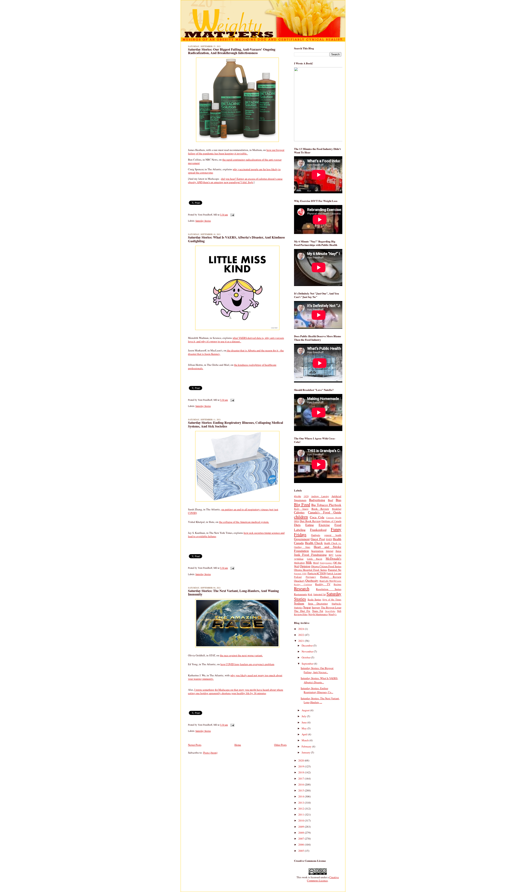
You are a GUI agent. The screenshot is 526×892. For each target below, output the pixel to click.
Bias (338, 500)
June (304, 722)
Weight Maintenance (318, 614)
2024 (301, 629)
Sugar (307, 607)
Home (237, 745)
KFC (331, 554)
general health (332, 535)
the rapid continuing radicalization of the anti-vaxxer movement (234, 161)
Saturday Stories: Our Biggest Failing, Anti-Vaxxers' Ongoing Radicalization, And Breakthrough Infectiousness (231, 51)
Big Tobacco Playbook (326, 505)
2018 (301, 772)
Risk (310, 594)
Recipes (337, 584)
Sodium (299, 603)
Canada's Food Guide (324, 512)
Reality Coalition (303, 584)
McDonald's (333, 558)
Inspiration (317, 551)
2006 (301, 844)
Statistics (298, 607)
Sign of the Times (331, 599)
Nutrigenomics (326, 562)
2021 (301, 641)
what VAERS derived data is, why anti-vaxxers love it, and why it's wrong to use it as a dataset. (236, 339)
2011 (301, 814)
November (308, 651)
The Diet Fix (302, 611)
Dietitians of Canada (331, 521)
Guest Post (318, 539)
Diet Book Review (310, 521)
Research (301, 588)
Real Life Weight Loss (330, 580)
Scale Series (314, 599)
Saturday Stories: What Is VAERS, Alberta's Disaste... (319, 680)
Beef (330, 500)
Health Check (314, 543)
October (306, 657)
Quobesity (311, 580)
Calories (299, 512)
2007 (301, 838)
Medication (299, 562)
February (307, 746)
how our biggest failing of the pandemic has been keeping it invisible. (236, 151)
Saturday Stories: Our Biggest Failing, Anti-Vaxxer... (317, 670)
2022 (301, 635)
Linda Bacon (314, 558)
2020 (301, 760)
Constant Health (333, 517)
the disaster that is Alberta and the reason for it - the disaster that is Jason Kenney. (236, 352)
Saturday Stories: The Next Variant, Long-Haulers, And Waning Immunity (233, 592)
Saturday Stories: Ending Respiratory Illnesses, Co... (317, 690)
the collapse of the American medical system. (244, 522)
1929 (306, 496)
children (301, 517)
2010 (301, 820)
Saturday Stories (203, 220)
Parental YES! (300, 573)
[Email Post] (231, 214)
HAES (329, 539)
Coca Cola (317, 517)
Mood (316, 562)
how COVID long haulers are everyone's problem (247, 664)
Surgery (316, 607)
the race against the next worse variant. (241, 655)
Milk (309, 562)
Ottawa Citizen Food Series (326, 566)
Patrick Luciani (333, 573)
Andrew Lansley (320, 496)
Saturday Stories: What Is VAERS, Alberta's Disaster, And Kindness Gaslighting (236, 239)
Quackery (299, 581)
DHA (296, 521)
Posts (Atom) (210, 752)
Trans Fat (317, 611)
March (305, 740)
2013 (301, 802)
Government (302, 539)
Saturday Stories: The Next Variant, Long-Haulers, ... (320, 700)
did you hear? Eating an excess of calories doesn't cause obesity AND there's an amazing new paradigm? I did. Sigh (235, 180)
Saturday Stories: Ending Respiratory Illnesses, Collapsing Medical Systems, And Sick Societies (235, 424)
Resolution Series (328, 589)
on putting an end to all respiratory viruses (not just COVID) (233, 511)
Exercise (324, 525)
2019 (301, 766)
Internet (329, 551)
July (304, 716)
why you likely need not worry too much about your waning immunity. (235, 677)
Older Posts (280, 745)
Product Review (330, 577)
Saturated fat (319, 594)
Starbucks (336, 603)
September (308, 663)
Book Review (320, 509)
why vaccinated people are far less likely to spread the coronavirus (234, 171)
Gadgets (315, 535)
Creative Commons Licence (323, 879)
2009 (301, 826)
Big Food (302, 504)
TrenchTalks (330, 611)
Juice (338, 551)
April (305, 734)
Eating (309, 525)
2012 (301, 808)
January (306, 752)
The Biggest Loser (331, 607)
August (306, 710)
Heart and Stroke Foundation (317, 549)
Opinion (305, 566)
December (307, 645)
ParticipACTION (317, 573)
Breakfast (336, 508)
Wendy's (332, 614)
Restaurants (300, 594)
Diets (297, 525)
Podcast (298, 576)
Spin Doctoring (318, 603)
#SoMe (297, 496)
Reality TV (322, 584)
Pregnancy (311, 576)
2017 (301, 778)
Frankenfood (318, 530)
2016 (301, 784)
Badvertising (317, 500)
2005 (301, 851)
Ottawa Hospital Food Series (310, 570)
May (304, 728)
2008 (301, 832)
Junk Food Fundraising (310, 555)
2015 (301, 790)
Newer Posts (194, 745)
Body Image (301, 508)
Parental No (334, 570)
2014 (301, 796)
